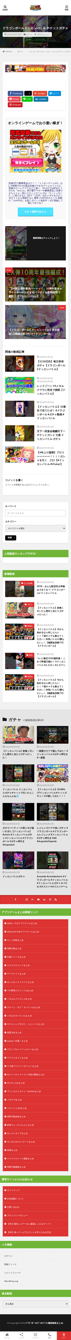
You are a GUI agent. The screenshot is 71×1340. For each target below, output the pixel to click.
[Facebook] (15, 93)
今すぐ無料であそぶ (35, 211)
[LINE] (27, 99)
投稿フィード (10, 1264)
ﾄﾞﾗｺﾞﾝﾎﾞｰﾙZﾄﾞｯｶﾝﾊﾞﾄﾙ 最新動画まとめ (44, 1323)
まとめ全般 (28, 583)
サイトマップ (13, 1190)
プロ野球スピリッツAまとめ (20, 990)
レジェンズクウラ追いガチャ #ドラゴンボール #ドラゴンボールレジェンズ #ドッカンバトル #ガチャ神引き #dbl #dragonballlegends (52, 834)
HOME (9, 51)
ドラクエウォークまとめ (18, 965)
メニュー (35, 1338)
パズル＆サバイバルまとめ (19, 1015)
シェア (21, 1338)
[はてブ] (54, 93)
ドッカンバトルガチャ (14, 876)
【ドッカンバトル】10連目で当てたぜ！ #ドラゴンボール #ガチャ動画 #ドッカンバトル (51, 412)
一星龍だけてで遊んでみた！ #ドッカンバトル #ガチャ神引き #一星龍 (52, 754)
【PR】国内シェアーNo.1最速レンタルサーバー (29, 1224)
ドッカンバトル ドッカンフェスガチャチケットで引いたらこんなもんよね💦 (18, 792)
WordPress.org (11, 1281)
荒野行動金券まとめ (16, 1116)
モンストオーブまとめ (17, 1133)
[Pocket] (14, 99)
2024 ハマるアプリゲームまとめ (22, 923)
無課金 (30, 626)
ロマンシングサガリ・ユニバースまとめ (25, 1024)
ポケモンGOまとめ (16, 1083)
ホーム (7, 1338)
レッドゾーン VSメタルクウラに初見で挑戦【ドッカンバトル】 (51, 389)
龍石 (31, 655)
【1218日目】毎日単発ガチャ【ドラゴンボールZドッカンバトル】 (51, 365)
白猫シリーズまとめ (16, 957)
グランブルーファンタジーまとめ (22, 1049)
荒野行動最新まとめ (16, 1167)
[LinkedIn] (41, 99)
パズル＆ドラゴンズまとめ (19, 999)
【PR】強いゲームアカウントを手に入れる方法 (29, 1232)
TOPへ (64, 1338)
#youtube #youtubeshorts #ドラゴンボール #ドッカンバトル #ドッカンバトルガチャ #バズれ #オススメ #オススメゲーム (52, 881)
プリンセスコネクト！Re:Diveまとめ (24, 1091)
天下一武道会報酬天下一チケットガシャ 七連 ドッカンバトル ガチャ (51, 435)
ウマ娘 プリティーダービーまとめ (22, 1066)
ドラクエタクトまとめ (17, 1057)
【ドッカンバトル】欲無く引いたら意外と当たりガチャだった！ (50, 611)
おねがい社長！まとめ (17, 1041)
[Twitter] (28, 93)
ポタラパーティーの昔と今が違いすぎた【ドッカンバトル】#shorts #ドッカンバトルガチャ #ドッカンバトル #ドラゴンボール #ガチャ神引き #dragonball (18, 836)
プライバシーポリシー (17, 1215)
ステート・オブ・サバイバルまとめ (23, 1007)
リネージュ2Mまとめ (17, 1108)
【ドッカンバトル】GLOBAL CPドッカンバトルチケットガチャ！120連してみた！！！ (52, 792)
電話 (49, 1338)
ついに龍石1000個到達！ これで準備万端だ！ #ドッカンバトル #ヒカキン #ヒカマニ (51, 661)
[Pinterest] (15, 104)
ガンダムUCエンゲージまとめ (21, 1141)
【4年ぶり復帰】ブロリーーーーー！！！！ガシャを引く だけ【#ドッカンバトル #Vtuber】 (51, 458)
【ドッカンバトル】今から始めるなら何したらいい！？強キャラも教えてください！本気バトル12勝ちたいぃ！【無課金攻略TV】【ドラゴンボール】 (50, 637)
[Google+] (40, 93)
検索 (10, 537)
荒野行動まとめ (14, 948)
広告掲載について (15, 1198)
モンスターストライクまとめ (20, 982)
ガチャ (29, 34)
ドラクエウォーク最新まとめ (20, 1158)
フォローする (46, 242)
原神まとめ (12, 1150)
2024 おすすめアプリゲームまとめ (23, 931)
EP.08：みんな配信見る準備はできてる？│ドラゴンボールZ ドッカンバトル (51, 589)
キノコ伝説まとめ (15, 940)
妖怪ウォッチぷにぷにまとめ (20, 1125)
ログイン (32, 484)
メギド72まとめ (14, 1099)
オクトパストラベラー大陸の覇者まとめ (25, 1074)
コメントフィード (12, 1272)
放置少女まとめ (14, 1032)
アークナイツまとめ (16, 973)
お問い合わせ (13, 1207)
